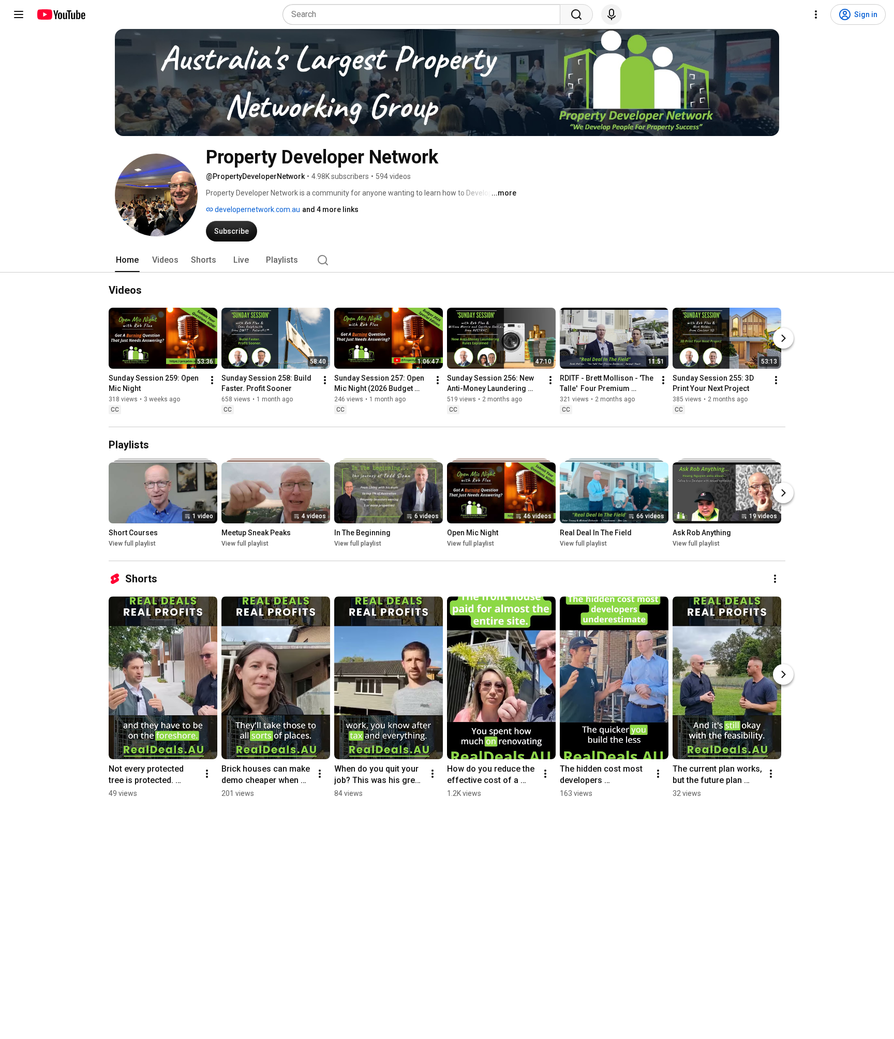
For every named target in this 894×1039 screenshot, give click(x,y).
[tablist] (447, 260)
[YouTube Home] (61, 14)
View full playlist (132, 543)
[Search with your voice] (611, 14)
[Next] (783, 338)
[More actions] (212, 380)
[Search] (576, 14)
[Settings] (816, 14)
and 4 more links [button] (330, 209)
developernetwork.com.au (256, 209)
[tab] (127, 260)
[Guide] (18, 14)
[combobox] (424, 14)
